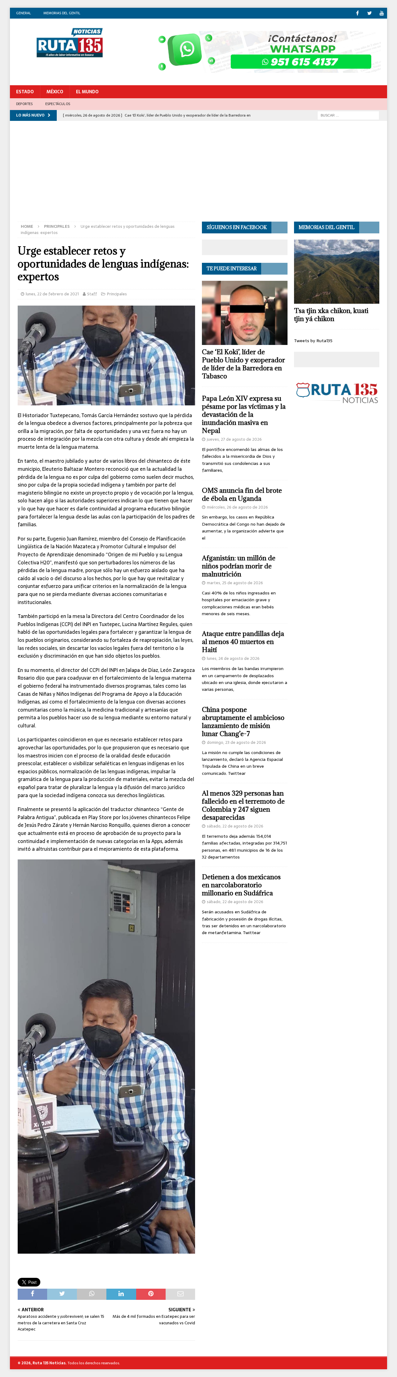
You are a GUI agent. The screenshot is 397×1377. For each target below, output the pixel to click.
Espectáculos (57, 104)
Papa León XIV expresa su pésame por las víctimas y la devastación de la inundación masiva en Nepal (244, 414)
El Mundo (87, 91)
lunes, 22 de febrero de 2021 (52, 294)
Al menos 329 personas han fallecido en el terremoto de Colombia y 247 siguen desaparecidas (243, 805)
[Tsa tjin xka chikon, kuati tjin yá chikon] (336, 272)
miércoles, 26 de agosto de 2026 (237, 507)
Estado (25, 91)
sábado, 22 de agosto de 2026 (235, 826)
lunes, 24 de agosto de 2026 (233, 658)
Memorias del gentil (61, 13)
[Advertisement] (198, 175)
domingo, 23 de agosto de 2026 (236, 742)
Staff (92, 294)
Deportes (24, 104)
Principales (117, 294)
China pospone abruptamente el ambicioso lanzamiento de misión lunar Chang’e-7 (243, 721)
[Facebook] (357, 13)
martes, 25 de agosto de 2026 (235, 583)
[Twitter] (369, 13)
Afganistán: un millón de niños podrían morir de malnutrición (238, 566)
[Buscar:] (348, 115)
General (23, 13)
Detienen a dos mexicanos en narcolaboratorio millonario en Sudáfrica (241, 885)
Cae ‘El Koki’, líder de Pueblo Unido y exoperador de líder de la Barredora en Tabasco (243, 364)
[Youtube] (381, 13)
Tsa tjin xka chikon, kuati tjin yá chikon (331, 315)
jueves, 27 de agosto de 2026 (234, 439)
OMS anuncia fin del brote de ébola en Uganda (242, 494)
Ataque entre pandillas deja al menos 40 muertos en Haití (243, 641)
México (55, 91)
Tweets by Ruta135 (313, 340)
